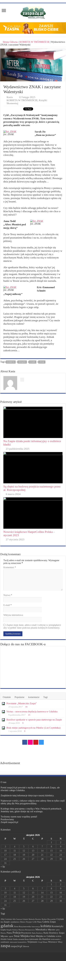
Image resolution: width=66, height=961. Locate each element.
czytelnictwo (14, 922)
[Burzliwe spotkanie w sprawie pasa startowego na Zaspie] (3, 719)
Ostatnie (7, 697)
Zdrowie (26, 947)
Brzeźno (38, 919)
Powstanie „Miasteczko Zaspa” (21, 703)
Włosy (60, 942)
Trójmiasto (32, 942)
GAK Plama (37, 922)
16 (26, 707)
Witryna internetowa (13, 615)
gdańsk (7, 925)
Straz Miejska (22, 936)
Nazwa (7, 595)
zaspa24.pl (16, 946)
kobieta (11, 362)
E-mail (7, 605)
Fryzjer (29, 922)
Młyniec (52, 929)
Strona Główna (10, 42)
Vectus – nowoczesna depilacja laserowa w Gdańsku (32, 711)
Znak (42, 362)
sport (11, 936)
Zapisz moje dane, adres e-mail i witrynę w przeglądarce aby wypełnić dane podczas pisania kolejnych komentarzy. (32, 626)
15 (29, 715)
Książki (43, 100)
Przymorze (26, 932)
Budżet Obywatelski (49, 919)
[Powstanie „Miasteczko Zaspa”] (3, 703)
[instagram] (41, 742)
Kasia (10, 97)
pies (58, 930)
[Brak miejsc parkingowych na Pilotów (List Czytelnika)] (3, 728)
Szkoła (9, 939)
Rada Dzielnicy (37, 933)
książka (3, 930)
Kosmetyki (57, 926)
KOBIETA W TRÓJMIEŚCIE (34, 42)
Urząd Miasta (42, 942)
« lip (3, 866)
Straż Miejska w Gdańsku (42, 936)
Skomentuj (12, 103)
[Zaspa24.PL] (33, 12)
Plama (9, 933)
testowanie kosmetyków (18, 942)
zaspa (32, 362)
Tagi (45, 697)
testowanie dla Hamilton (39, 939)
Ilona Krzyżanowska (22, 926)
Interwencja (36, 926)
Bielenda (32, 919)
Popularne (19, 697)
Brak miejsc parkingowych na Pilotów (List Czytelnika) (33, 727)
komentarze (33, 697)
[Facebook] (24, 742)
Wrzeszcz (52, 942)
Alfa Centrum (6, 919)
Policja (17, 932)
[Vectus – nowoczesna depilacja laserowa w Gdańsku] (3, 711)
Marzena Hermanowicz (26, 930)
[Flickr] (30, 742)
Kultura (15, 930)
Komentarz (9, 567)
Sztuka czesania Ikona (21, 939)
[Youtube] (35, 742)
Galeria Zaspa (49, 921)
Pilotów (3, 933)
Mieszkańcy (41, 929)
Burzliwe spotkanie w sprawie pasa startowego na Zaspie (34, 719)
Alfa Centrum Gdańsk (20, 919)
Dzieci (22, 922)
